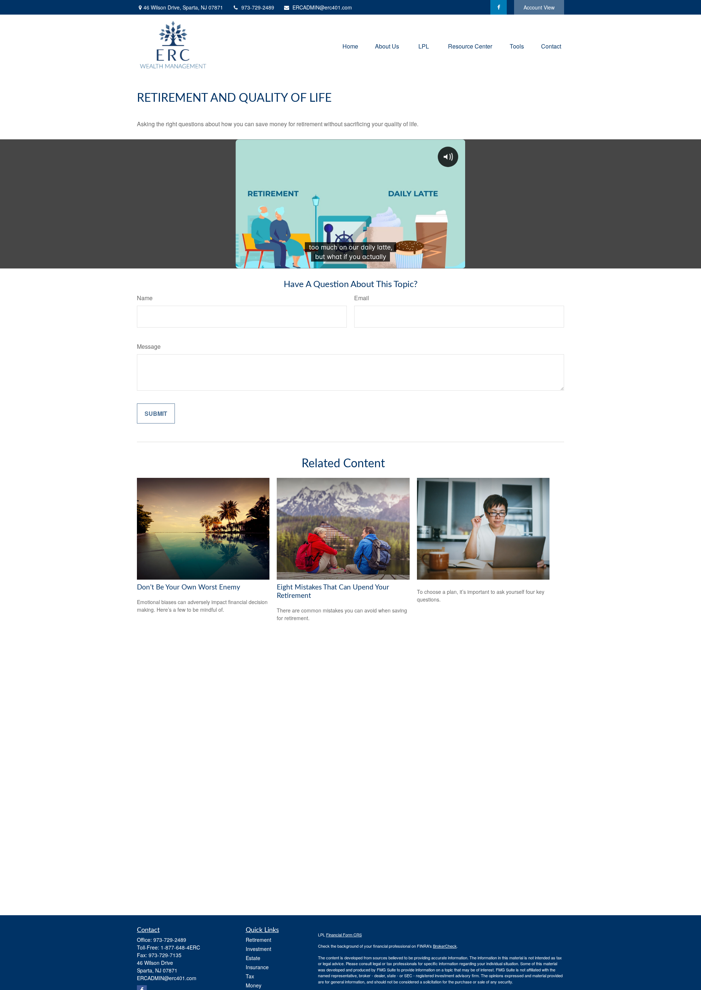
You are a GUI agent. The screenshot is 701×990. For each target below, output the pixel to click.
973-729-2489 (257, 7)
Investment (258, 948)
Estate (253, 958)
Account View (539, 7)
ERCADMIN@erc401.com (322, 7)
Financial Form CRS (344, 934)
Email (361, 298)
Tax (250, 976)
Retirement (258, 939)
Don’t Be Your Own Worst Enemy (188, 587)
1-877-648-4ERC (180, 947)
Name (145, 298)
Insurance (257, 967)
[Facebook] (498, 7)
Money (253, 985)
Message (149, 346)
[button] (350, 45)
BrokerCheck (445, 946)
